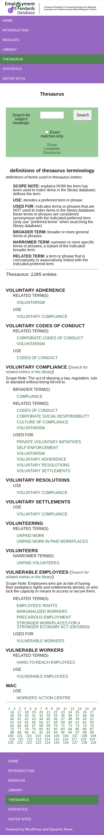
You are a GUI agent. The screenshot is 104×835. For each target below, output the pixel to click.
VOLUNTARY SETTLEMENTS (43, 471)
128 (84, 742)
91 (34, 732)
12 (72, 709)
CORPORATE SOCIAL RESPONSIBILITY (53, 416)
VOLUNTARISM (31, 302)
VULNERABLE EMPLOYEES (42, 676)
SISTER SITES (13, 78)
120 (11, 742)
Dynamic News (61, 829)
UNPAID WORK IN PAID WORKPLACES (52, 541)
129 (93, 742)
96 (70, 732)
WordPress (33, 829)
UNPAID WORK (31, 536)
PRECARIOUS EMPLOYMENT (44, 617)
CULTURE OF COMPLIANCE (42, 422)
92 (41, 732)
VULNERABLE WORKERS (40, 641)
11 (65, 709)
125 (56, 742)
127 (75, 742)
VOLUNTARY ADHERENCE (42, 459)
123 (38, 742)
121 (20, 742)
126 (66, 742)
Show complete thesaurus (52, 149)
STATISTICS (12, 69)
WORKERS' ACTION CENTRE (44, 698)
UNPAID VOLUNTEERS (38, 563)
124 (47, 742)
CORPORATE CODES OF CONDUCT (50, 338)
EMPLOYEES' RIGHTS (37, 606)
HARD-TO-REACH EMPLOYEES (46, 662)
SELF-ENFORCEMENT (37, 448)
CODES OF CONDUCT (37, 358)
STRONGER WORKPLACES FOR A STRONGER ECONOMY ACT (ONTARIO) (53, 625)
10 (58, 709)
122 (29, 742)
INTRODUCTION (15, 30)
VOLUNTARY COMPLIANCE (42, 316)
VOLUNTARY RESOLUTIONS (43, 465)
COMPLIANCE (30, 396)
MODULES (10, 40)
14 (87, 709)
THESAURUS (12, 59)
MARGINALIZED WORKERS (42, 611)
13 (80, 709)
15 (94, 709)
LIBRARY (9, 49)
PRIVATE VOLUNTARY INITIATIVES (49, 442)
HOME (7, 20)
